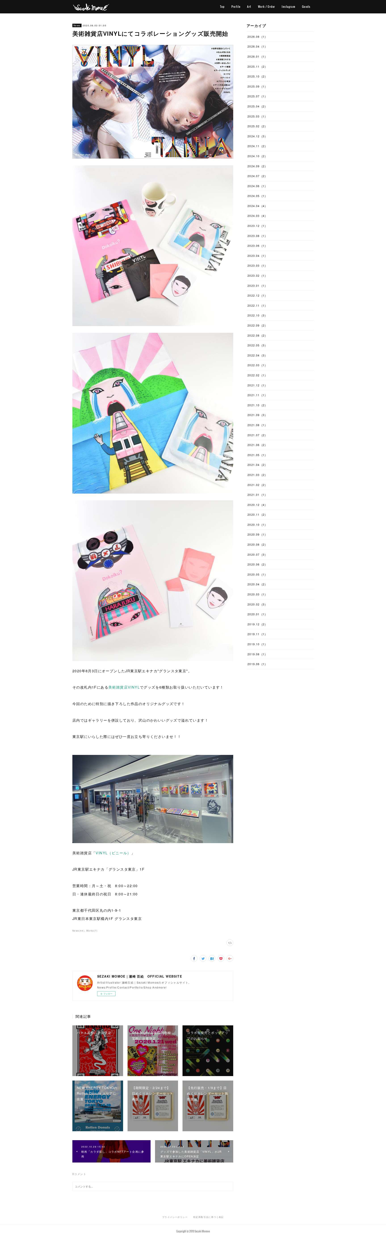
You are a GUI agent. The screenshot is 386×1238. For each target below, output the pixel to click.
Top (222, 6)
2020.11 (257, 514)
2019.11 (257, 634)
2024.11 (257, 146)
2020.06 (257, 564)
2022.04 (257, 355)
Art (249, 6)
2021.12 (257, 385)
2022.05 (257, 345)
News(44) (78, 930)
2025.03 (257, 116)
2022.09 (257, 325)
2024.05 (257, 196)
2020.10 (257, 524)
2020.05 (257, 574)
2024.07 (257, 176)
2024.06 (257, 186)
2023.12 (257, 226)
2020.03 (257, 594)
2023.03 (257, 265)
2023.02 (257, 275)
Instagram (288, 6)
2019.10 (257, 644)
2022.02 (257, 375)
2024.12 (257, 136)
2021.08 (257, 425)
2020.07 (257, 554)
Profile (236, 6)
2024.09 (257, 166)
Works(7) (92, 930)
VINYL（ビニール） (113, 852)
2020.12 (257, 505)
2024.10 (257, 156)
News (76, 25)
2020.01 (257, 614)
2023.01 (257, 285)
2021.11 (257, 395)
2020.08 (257, 544)
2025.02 (257, 126)
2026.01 (257, 56)
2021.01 (257, 494)
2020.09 (257, 534)
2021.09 (257, 415)
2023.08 (257, 236)
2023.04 (257, 256)
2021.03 (257, 475)
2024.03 (257, 216)
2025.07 (257, 96)
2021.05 (257, 455)
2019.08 (257, 654)
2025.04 (257, 106)
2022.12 (257, 295)
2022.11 (257, 305)
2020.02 (257, 604)
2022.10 (257, 315)
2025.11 (257, 66)
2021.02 (257, 485)
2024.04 (257, 206)
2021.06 (257, 445)
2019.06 (257, 664)
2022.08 (257, 335)
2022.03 (257, 365)
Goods (306, 6)
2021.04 (257, 465)
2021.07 (257, 435)
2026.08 (257, 36)
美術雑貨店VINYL (124, 687)
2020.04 (257, 584)
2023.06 (257, 245)
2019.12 (257, 624)
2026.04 (257, 46)
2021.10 (257, 405)
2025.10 (257, 76)
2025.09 (257, 86)
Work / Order (266, 6)
